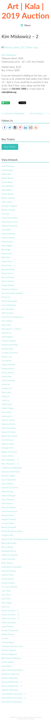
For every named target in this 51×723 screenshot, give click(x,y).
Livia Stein (6, 599)
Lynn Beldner (7, 186)
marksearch (7, 416)
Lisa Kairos (6, 361)
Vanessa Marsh (8, 424)
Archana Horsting (10, 345)
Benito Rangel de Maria (12, 531)
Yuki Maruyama (9, 428)
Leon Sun (6, 607)
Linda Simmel (8, 579)
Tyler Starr (6, 591)
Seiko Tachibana (9, 623)
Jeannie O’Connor (10, 488)
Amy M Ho (6, 333)
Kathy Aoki (6, 174)
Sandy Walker (8, 662)
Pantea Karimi (8, 369)
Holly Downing (8, 234)
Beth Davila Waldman (11, 658)
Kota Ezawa (7, 253)
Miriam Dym (7, 242)
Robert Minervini (9, 452)
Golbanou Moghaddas (13, 114)
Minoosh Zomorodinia (12, 702)
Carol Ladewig (8, 380)
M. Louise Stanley (10, 587)
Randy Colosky (8, 210)
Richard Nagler (8, 476)
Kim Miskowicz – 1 (39, 114)
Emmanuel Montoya (11, 472)
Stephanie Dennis (10, 226)
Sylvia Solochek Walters (12, 670)
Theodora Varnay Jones (12, 646)
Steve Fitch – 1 (8, 261)
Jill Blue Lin (7, 388)
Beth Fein (6, 257)
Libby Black (7, 190)
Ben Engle (6, 250)
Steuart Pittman (9, 507)
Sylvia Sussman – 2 (10, 615)
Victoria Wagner (9, 650)
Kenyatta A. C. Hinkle (11, 329)
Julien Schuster (8, 559)
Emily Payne (7, 503)
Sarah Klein (7, 376)
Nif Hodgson (7, 337)
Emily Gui (6, 297)
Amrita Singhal (8, 583)
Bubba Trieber (8, 634)
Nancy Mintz (7, 456)
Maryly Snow (8, 575)
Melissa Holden (9, 341)
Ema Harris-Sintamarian (12, 317)
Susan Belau (7, 182)
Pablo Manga (7, 408)
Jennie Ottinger (9, 496)
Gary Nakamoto (9, 480)
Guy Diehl (6, 230)
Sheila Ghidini (8, 285)
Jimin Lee (6, 384)
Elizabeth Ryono (9, 551)
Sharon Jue (7, 357)
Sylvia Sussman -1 (10, 611)
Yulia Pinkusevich (9, 511)
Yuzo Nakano (8, 484)
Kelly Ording (7, 491)
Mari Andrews (8, 166)
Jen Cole (5, 214)
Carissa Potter (8, 523)
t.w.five (5, 638)
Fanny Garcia (8, 273)
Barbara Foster (8, 269)
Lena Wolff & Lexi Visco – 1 (14, 694)
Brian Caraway (8, 198)
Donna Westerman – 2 (12, 686)
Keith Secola (7, 563)
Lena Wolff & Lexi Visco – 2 (14, 698)
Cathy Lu (6, 400)
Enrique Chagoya (9, 206)
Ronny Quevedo (9, 527)
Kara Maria (7, 412)
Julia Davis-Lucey (9, 222)
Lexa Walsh (7, 666)
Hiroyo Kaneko (8, 365)
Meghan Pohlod (9, 519)
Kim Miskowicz (9, 55)
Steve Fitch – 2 (8, 265)
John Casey (7, 202)
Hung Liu (6, 396)
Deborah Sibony (9, 571)
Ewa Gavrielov (8, 277)
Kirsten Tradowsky (10, 630)
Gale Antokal (7, 170)
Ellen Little (6, 392)
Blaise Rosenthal (9, 543)
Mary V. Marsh (8, 420)
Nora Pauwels (8, 500)
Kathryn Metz (8, 444)
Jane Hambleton (9, 305)
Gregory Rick (7, 535)
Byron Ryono (7, 547)
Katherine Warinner (10, 674)
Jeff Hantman (8, 313)
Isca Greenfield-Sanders (12, 293)
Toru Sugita (7, 603)
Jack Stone (6, 595)
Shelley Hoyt (7, 349)
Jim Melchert (7, 440)
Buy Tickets (10, 147)
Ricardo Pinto (8, 515)
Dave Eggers (7, 246)
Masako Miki (7, 448)
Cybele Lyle (7, 404)
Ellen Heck (6, 325)
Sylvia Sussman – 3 (10, 618)
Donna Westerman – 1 (12, 682)
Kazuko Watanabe (10, 678)
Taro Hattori (7, 321)
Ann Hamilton (8, 309)
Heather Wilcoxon (10, 690)
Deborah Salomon (10, 555)
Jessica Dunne (8, 238)
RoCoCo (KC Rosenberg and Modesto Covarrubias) (25, 539)
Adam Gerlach (8, 281)
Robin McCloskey (9, 436)
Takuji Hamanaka (9, 301)
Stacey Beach (8, 178)
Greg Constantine (10, 218)
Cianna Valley (8, 642)
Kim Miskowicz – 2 (10, 464)
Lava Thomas (7, 626)
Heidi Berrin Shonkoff (11, 567)
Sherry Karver (8, 373)
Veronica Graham (9, 289)
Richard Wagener (9, 654)
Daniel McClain (9, 432)
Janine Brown (8, 194)
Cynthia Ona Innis (10, 353)
